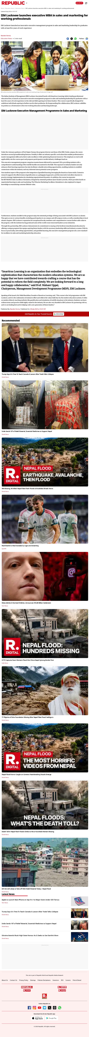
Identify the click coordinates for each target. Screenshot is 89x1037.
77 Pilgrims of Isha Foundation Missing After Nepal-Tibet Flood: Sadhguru (27, 717)
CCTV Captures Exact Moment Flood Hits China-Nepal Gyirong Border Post (28, 660)
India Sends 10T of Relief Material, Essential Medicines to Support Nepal (27, 431)
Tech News (5, 606)
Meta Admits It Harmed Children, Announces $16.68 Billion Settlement (26, 603)
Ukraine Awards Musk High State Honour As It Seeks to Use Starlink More (30, 935)
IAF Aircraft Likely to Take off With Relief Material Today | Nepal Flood (26, 889)
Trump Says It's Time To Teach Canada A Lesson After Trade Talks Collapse (28, 374)
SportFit (4, 548)
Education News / (10, 8)
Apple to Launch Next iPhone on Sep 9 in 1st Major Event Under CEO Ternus (30, 900)
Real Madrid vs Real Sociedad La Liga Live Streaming (20, 546)
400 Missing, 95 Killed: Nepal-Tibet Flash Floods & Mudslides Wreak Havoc (27, 488)
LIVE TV (80, 3)
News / (3, 8)
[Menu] (85, 3)
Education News (6, 38)
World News (5, 377)
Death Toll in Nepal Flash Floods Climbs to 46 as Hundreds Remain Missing (28, 832)
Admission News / (20, 8)
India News (5, 663)
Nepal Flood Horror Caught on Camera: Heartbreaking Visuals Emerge (26, 774)
